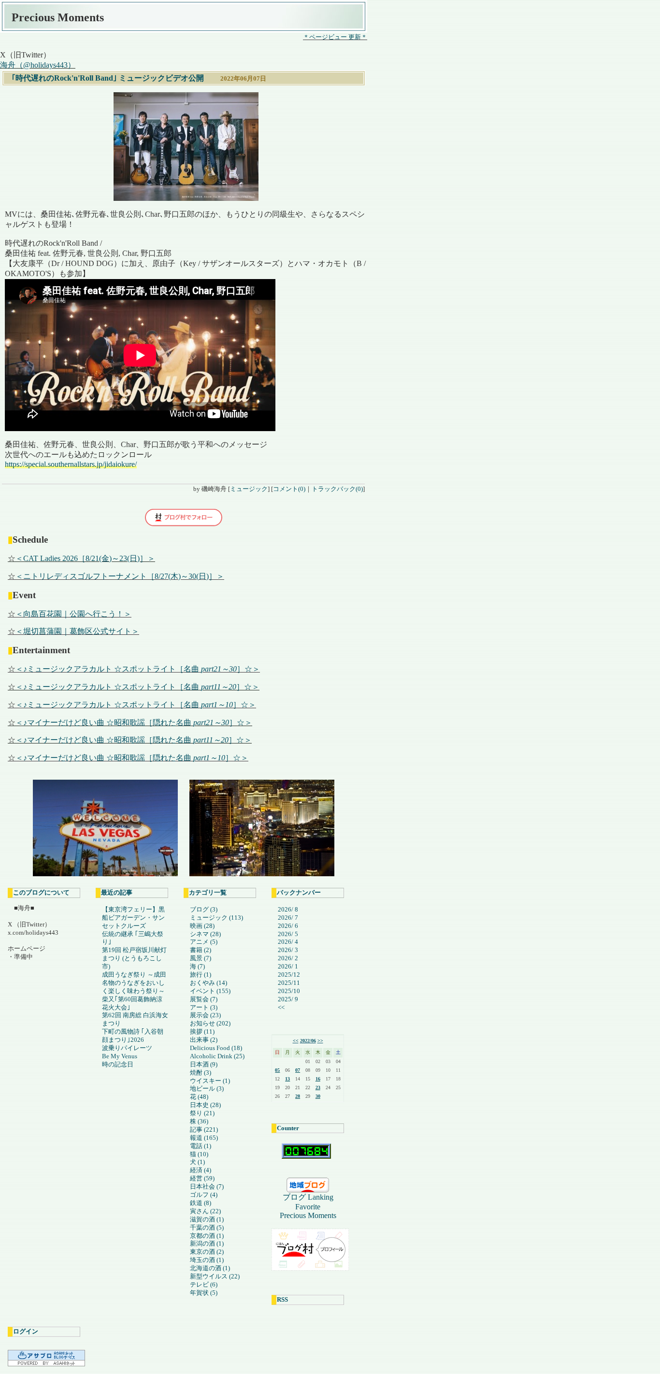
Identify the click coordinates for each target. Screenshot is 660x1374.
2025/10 (289, 991)
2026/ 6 (288, 925)
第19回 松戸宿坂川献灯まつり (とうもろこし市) (134, 958)
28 (297, 1096)
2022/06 (308, 1040)
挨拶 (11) (202, 1031)
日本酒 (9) (203, 1064)
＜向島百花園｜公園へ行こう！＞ (73, 614)
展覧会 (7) (203, 999)
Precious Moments (58, 17)
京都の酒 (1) (207, 1235)
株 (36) (199, 1121)
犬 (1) (197, 1161)
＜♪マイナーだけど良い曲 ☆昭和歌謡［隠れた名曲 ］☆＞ (133, 722)
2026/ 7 (288, 917)
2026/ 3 (288, 949)
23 (318, 1087)
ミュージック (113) (216, 917)
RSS (282, 1299)
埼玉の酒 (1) (207, 1259)
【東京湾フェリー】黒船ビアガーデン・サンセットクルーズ (133, 917)
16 (318, 1078)
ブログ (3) (203, 909)
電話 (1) (200, 1146)
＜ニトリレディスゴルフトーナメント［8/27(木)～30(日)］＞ (119, 576)
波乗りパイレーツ (127, 1048)
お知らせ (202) (210, 1023)
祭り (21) (202, 1113)
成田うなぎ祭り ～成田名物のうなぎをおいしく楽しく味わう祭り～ (134, 983)
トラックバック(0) (337, 488)
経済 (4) (200, 1170)
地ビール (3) (207, 1088)
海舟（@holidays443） (37, 65)
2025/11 (289, 982)
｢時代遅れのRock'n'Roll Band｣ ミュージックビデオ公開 (108, 78)
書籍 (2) (200, 949)
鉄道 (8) (200, 1202)
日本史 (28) (205, 1104)
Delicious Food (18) (216, 1048)
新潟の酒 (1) (207, 1243)
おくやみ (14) (208, 982)
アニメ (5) (203, 941)
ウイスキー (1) (210, 1080)
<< (281, 1007)
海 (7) (197, 966)
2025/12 (289, 974)
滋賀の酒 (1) (207, 1219)
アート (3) (203, 1007)
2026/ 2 (288, 958)
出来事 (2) (203, 1039)
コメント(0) (289, 488)
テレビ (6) (203, 1284)
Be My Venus (119, 1056)
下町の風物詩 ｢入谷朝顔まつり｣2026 (132, 1035)
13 (287, 1078)
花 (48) (199, 1096)
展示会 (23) (205, 1015)
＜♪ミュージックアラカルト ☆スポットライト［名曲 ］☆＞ (137, 669)
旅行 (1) (200, 974)
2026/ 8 (288, 909)
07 (297, 1070)
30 (318, 1096)
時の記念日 (117, 1064)
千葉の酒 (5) (207, 1227)
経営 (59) (202, 1178)
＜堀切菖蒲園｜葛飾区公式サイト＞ (77, 631)
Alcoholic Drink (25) (217, 1056)
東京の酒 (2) (207, 1251)
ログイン (25, 1331)
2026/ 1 (288, 966)
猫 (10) (199, 1154)
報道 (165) (204, 1137)
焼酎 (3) (200, 1072)
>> (320, 1040)
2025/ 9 (288, 999)
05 (277, 1070)
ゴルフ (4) (203, 1194)
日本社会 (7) (207, 1186)
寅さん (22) (205, 1211)
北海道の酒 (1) (210, 1268)
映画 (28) (202, 925)
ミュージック (249, 488)
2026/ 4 (288, 941)
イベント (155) (210, 991)
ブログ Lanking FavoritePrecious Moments (310, 1206)
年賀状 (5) (203, 1292)
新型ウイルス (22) (215, 1276)
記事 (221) (204, 1129)
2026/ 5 (288, 934)
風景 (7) (200, 958)
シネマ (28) (205, 934)
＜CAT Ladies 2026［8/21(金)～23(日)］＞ (85, 558)
